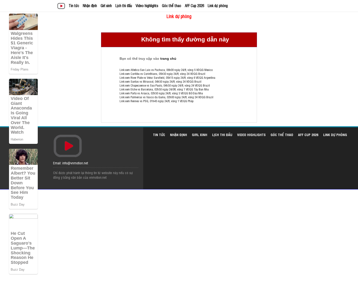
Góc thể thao (171, 5)
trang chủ (168, 58)
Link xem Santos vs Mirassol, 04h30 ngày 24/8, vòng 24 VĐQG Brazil (160, 81)
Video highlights (147, 5)
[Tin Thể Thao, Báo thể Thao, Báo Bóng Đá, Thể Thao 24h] (62, 6)
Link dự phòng (218, 5)
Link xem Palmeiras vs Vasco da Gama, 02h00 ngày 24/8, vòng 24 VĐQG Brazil (166, 97)
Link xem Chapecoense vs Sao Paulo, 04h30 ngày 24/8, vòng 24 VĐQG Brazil (165, 85)
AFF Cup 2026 (194, 5)
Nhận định (90, 5)
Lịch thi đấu (123, 5)
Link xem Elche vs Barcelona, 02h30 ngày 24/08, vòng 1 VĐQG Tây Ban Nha (164, 89)
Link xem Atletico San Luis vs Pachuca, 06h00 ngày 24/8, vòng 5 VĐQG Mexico (166, 70)
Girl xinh (106, 5)
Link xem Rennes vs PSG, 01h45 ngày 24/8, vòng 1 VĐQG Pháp (156, 101)
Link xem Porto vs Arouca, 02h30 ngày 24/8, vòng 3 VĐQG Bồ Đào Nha (161, 93)
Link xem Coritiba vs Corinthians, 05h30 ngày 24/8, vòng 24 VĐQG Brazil (162, 74)
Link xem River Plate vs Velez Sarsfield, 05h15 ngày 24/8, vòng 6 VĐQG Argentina (167, 77)
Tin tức (74, 5)
